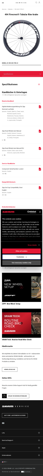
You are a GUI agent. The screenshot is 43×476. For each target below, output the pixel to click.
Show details (32, 245)
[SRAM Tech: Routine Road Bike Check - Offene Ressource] (21, 323)
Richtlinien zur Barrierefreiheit (11, 471)
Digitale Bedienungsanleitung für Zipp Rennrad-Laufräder (13, 113)
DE (5, 462)
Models (10, 9)
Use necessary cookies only (21, 263)
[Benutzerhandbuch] (40, 108)
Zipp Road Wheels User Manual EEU (13, 151)
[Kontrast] (22, 471)
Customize (20, 257)
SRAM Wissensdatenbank (17, 396)
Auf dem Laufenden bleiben (15, 415)
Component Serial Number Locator (13, 171)
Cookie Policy (21, 239)
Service (21, 2)
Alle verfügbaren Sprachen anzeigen (15, 95)
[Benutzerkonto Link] (39, 3)
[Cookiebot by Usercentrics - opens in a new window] (27, 212)
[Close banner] (40, 212)
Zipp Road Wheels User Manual (13, 135)
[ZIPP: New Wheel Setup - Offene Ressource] (21, 287)
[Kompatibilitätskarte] (40, 189)
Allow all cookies (21, 251)
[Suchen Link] (36, 3)
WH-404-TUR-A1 (19, 9)
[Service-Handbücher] (40, 170)
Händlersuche (9, 369)
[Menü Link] (3, 2)
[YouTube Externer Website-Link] (3, 423)
